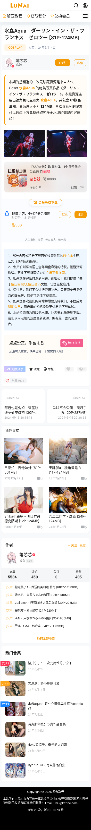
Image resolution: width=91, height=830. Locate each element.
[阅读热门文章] (45, 668)
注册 (80, 214)
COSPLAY (15, 47)
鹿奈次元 (58, 792)
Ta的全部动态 (46, 638)
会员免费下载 (48, 202)
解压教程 (14, 16)
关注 (64, 63)
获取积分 (38, 16)
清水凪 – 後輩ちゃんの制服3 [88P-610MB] (38, 595)
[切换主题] (76, 6)
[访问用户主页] (16, 62)
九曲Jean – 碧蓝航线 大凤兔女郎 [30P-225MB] (41, 603)
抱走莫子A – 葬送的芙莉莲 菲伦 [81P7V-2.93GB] (42, 587)
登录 (65, 214)
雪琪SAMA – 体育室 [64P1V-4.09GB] (35, 626)
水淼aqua (48, 100)
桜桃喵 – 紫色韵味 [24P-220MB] (32, 610)
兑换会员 (62, 16)
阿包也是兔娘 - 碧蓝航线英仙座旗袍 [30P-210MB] (21, 412)
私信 (80, 63)
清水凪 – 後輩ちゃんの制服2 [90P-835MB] (38, 618)
